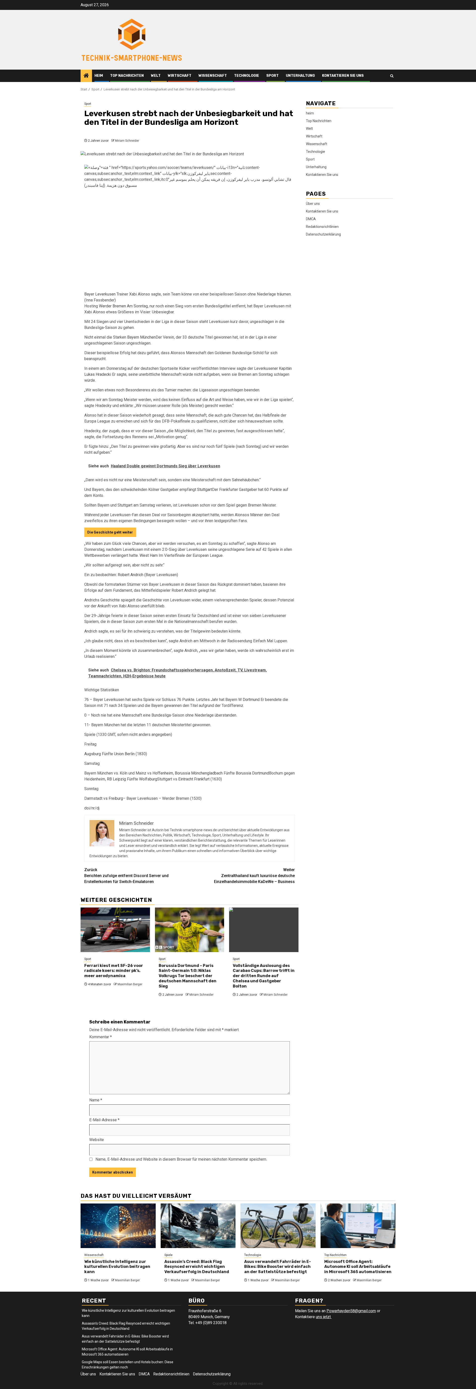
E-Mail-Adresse (104, 1120)
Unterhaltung (300, 76)
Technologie (246, 76)
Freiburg (116, 798)
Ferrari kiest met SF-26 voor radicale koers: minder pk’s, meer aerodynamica (113, 970)
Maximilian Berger (130, 984)
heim (98, 76)
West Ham (149, 555)
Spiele (168, 1255)
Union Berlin (124, 753)
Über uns (313, 204)
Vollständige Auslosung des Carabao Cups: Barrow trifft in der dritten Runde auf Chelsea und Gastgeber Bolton (264, 975)
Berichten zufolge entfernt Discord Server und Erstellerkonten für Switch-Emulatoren (126, 875)
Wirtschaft (179, 76)
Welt (156, 76)
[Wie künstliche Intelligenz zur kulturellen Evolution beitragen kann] (118, 1225)
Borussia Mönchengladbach (199, 773)
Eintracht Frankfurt (193, 779)
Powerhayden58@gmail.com (351, 1311)
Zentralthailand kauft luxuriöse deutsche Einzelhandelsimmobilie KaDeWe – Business (254, 875)
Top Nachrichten (127, 76)
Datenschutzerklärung (323, 234)
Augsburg (92, 753)
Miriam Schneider (127, 140)
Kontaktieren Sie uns (343, 76)
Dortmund (251, 699)
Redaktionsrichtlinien (322, 227)
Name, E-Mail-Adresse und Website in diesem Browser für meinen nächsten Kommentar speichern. (181, 1159)
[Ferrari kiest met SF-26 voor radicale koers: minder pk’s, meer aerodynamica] (115, 930)
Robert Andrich (130, 574)
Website (96, 1139)
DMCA (311, 219)
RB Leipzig (116, 779)
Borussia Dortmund (252, 773)
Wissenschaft (213, 76)
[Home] (86, 76)
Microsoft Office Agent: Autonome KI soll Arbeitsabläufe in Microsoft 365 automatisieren (357, 1266)
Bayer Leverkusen (100, 294)
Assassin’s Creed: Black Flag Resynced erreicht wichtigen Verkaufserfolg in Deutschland (196, 1266)
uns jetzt (324, 1316)
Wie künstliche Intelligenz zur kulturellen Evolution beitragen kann (117, 1266)
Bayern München (141, 337)
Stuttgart (204, 489)
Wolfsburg (148, 779)
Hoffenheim (162, 773)
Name (95, 1100)
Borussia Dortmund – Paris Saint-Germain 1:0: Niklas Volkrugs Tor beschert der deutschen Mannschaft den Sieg (187, 975)
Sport (272, 76)
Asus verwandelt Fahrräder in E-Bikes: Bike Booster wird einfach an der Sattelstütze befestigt (277, 1266)
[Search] (392, 76)
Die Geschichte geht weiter (110, 532)
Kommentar (100, 1037)
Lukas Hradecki (97, 374)
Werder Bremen (112, 306)
